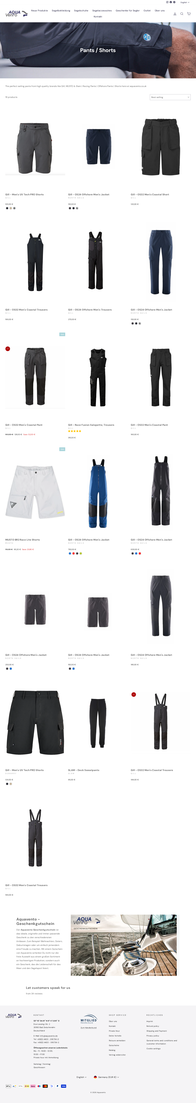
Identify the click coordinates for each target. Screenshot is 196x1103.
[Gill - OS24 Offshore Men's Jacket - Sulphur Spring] (80, 553)
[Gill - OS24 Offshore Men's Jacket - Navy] (73, 208)
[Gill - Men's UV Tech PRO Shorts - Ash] (14, 208)
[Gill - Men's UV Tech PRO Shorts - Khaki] (10, 208)
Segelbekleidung (61, 10)
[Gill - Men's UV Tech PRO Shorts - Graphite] (7, 208)
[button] (75, 431)
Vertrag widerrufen (117, 1055)
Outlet (147, 10)
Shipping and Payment (157, 1031)
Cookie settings (154, 1048)
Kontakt (98, 16)
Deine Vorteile (115, 1036)
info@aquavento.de (49, 1036)
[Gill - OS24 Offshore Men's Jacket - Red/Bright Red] (73, 553)
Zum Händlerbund (89, 1028)
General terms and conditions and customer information (162, 1042)
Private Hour (114, 1031)
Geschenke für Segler (128, 10)
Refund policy (153, 1026)
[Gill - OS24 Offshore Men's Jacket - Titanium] (77, 208)
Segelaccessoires (102, 10)
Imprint (150, 1021)
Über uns (160, 10)
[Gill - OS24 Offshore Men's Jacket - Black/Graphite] (70, 208)
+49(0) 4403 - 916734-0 (48, 1039)
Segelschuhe (81, 10)
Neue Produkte (39, 10)
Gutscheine (114, 1045)
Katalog (112, 1050)
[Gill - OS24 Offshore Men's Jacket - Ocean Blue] (70, 553)
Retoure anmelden (117, 1040)
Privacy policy (153, 1036)
